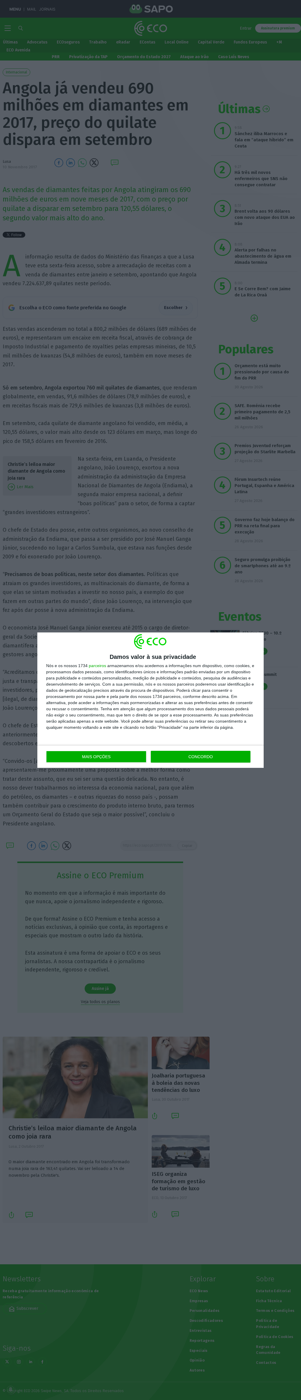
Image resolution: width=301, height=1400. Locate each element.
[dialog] (150, 700)
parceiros (97, 666)
